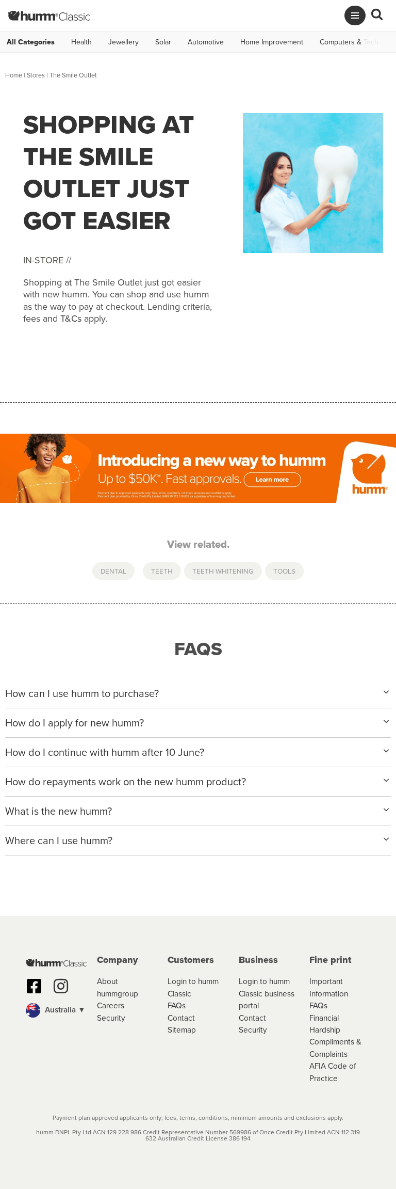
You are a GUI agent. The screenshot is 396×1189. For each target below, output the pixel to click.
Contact (181, 1017)
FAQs (177, 1005)
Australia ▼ (64, 1009)
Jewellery (123, 42)
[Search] (377, 15)
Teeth (162, 571)
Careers (110, 1005)
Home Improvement (271, 42)
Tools (284, 571)
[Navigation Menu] (355, 15)
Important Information (328, 986)
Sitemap (182, 1029)
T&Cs (70, 318)
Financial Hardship (324, 1023)
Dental (113, 571)
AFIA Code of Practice (332, 1071)
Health (81, 42)
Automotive (206, 42)
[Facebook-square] (34, 986)
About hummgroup (117, 986)
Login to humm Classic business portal (266, 993)
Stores (36, 75)
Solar (163, 42)
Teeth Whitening (223, 571)
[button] (56, 1010)
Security (111, 1017)
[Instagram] (61, 986)
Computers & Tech (349, 42)
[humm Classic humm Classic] (49, 15)
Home (13, 75)
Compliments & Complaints (335, 1047)
